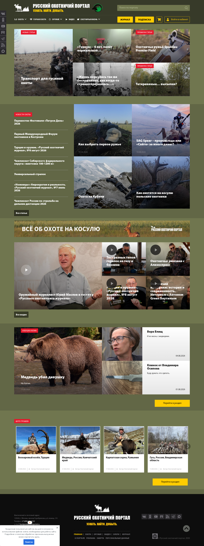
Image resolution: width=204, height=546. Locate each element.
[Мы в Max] (3, 51)
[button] (29, 533)
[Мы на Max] (179, 518)
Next (188, 446)
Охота (21, 19)
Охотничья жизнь (88, 19)
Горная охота (39, 19)
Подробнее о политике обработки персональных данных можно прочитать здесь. (29, 535)
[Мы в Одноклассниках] (3, 20)
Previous (16, 446)
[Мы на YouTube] (3, 26)
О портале (80, 538)
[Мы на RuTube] (3, 32)
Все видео (21, 315)
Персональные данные (117, 538)
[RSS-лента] (3, 45)
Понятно (29, 542)
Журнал (125, 20)
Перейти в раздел (172, 403)
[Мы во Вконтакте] (3, 13)
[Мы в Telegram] (3, 39)
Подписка (144, 20)
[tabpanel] (36, 449)
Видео (72, 19)
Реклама (90, 538)
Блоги (116, 534)
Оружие (55, 19)
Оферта (100, 538)
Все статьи (21, 213)
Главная (78, 534)
